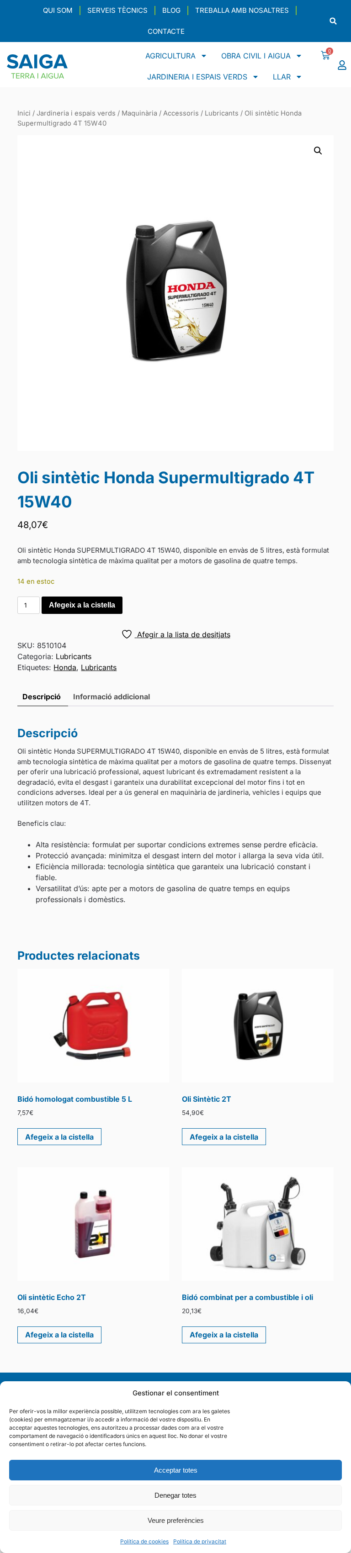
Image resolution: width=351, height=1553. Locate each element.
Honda (64, 667)
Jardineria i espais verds (76, 113)
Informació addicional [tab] (111, 696)
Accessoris (181, 113)
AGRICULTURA (170, 55)
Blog (171, 10)
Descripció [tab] (41, 696)
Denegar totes (175, 1495)
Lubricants (222, 113)
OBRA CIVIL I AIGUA (256, 55)
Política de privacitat (199, 1541)
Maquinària (139, 113)
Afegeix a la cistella (82, 605)
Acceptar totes (175, 1470)
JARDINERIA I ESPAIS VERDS (197, 76)
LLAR (282, 76)
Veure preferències (176, 1520)
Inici (24, 113)
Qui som (58, 10)
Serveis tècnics (117, 10)
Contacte (166, 31)
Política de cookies (144, 1541)
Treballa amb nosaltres (242, 10)
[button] (333, 21)
